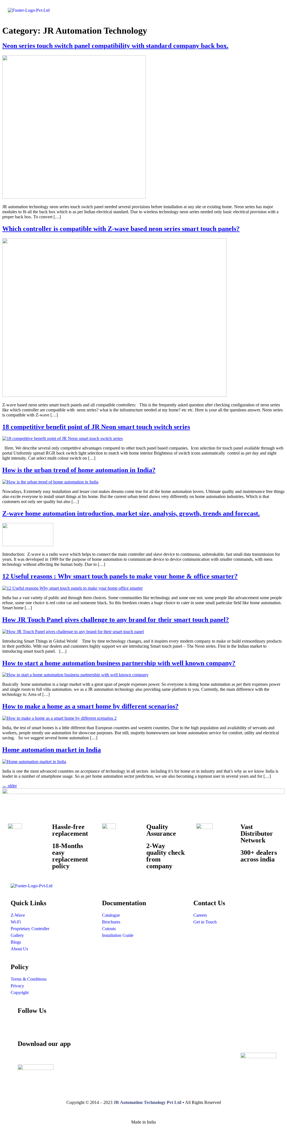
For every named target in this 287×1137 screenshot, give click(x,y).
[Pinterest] (154, 1027)
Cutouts (109, 928)
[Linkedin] (197, 1027)
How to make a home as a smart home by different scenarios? (90, 706)
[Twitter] (240, 1027)
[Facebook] (68, 1027)
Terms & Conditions (29, 979)
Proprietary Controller (30, 928)
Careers (200, 915)
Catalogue (111, 915)
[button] (212, 11)
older (9, 785)
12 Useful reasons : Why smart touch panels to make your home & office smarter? (120, 576)
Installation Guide (117, 935)
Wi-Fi (16, 922)
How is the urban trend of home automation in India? (79, 470)
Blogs (16, 942)
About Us (19, 948)
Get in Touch (205, 922)
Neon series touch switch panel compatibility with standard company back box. (115, 45)
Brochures (111, 922)
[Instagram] (25, 1027)
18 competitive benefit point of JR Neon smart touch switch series (96, 426)
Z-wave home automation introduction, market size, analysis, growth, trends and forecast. (131, 513)
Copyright (20, 992)
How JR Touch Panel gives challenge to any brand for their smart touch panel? (115, 619)
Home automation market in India (51, 749)
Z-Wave (18, 915)
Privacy (17, 985)
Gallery (17, 935)
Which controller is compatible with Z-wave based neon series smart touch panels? (121, 228)
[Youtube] (111, 1027)
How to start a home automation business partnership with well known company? (118, 663)
